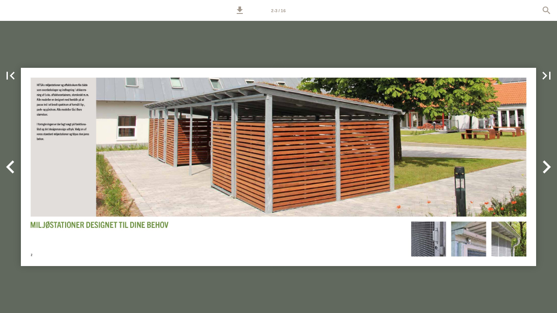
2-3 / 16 (278, 10)
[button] (239, 10)
